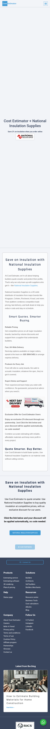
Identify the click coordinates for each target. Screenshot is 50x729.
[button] (46, 4)
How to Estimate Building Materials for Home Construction (23, 700)
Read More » (10, 707)
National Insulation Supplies (26, 286)
